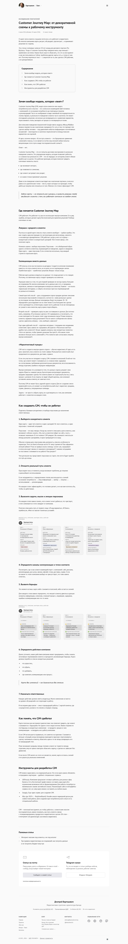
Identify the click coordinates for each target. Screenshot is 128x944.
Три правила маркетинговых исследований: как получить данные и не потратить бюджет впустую (44, 842)
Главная (21, 920)
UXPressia (25, 780)
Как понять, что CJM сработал (35, 84)
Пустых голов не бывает (49, 920)
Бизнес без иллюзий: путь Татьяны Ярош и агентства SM (50, 924)
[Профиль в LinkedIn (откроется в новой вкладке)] (101, 921)
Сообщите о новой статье (42, 875)
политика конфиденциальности (32, 881)
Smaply (24, 793)
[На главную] (21, 5)
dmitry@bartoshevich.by (71, 920)
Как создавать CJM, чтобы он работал (37, 81)
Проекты (21, 922)
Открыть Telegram (85, 875)
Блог (38, 6)
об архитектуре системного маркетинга (42, 817)
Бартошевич (30, 6)
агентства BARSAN (45, 909)
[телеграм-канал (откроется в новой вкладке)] (95, 921)
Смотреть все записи (48, 929)
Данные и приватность (46, 938)
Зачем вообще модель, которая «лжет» (38, 73)
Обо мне (21, 925)
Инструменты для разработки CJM (36, 88)
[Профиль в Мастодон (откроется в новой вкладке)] (107, 921)
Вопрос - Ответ (23, 927)
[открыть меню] (107, 5)
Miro (23, 796)
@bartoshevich (69, 922)
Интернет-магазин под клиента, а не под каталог (38, 837)
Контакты (21, 930)
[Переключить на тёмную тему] (107, 939)
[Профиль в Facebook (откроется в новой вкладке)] (89, 921)
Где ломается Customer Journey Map (37, 77)
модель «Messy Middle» (65, 125)
